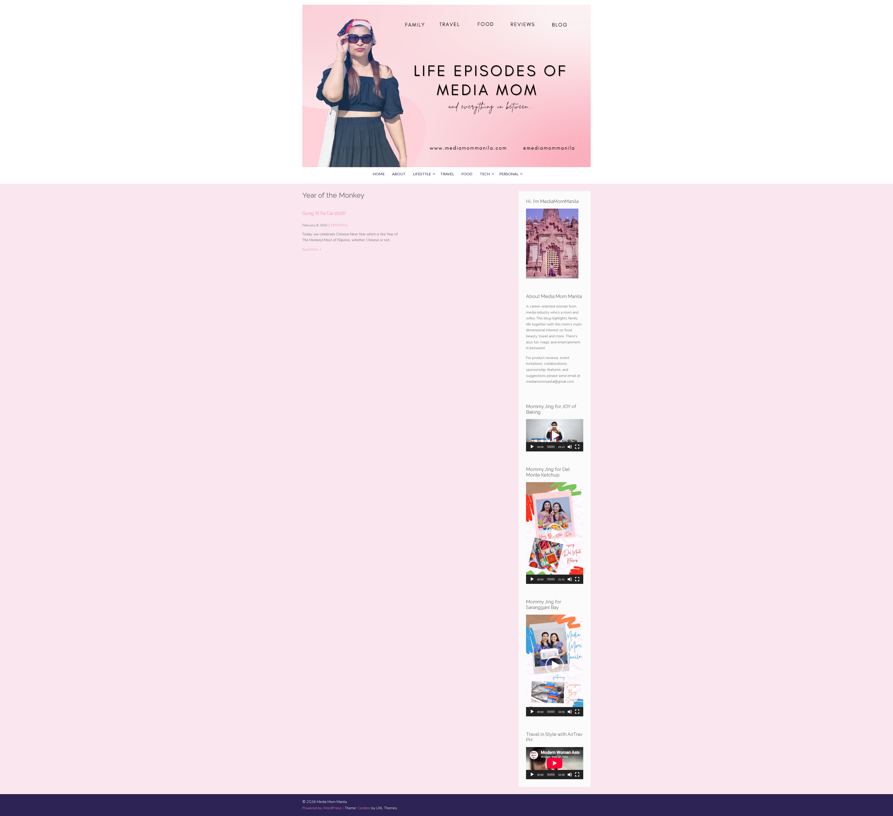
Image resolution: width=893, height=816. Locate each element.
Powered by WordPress (322, 808)
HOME (379, 174)
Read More (310, 249)
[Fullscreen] (577, 446)
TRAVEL (447, 174)
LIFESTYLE (422, 174)
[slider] (551, 447)
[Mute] (569, 446)
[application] (554, 435)
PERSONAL (508, 174)
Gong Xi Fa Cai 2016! (324, 213)
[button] (554, 435)
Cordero (363, 808)
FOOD (466, 174)
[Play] (532, 446)
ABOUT (399, 174)
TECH (485, 174)
